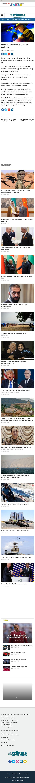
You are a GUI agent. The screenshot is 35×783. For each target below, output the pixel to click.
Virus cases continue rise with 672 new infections (26, 120)
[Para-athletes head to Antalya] (6, 654)
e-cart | (4, 3)
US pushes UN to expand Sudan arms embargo (15, 531)
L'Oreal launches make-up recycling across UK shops (8, 120)
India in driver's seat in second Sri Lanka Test (21, 645)
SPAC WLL (20, 780)
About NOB (14, 774)
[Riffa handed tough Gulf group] (6, 661)
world (2, 50)
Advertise (22, 3)
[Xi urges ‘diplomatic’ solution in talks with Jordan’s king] (17, 264)
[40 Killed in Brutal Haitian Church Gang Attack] (17, 492)
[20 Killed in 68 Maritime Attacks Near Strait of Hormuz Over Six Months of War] (17, 464)
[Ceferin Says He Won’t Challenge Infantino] (17, 572)
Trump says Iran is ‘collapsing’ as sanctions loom (16, 557)
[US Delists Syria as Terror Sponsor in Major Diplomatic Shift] (17, 293)
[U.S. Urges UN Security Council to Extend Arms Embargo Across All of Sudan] (17, 179)
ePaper (8, 3)
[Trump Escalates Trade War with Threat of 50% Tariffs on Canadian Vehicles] (17, 378)
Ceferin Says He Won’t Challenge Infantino (14, 584)
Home (12, 3)
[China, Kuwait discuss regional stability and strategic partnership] (17, 207)
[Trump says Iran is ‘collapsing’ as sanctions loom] (17, 545)
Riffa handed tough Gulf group (18, 659)
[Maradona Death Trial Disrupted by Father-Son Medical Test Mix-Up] (17, 350)
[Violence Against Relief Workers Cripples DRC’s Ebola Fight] (17, 321)
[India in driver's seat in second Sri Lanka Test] (6, 647)
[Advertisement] (17, 141)
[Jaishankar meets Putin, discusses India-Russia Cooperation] (17, 236)
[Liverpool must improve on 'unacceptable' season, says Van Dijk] (17, 633)
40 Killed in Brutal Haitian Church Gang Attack (15, 504)
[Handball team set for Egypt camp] (6, 668)
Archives (16, 3)
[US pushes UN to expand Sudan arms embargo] (17, 519)
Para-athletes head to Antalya (18, 652)
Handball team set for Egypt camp (19, 666)
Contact (26, 774)
